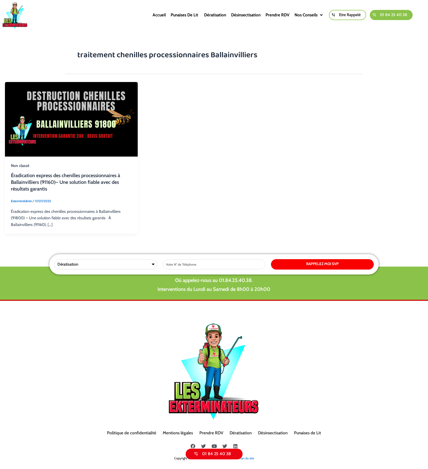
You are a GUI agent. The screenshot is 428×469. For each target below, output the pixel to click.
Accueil (159, 14)
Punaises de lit (185, 14)
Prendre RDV (278, 14)
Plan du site (246, 458)
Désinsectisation (246, 14)
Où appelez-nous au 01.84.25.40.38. (214, 280)
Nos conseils (306, 14)
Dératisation (215, 14)
